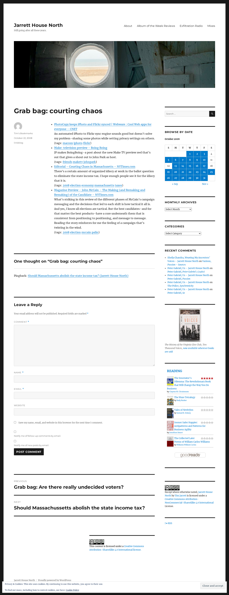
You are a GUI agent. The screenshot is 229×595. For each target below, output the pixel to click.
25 (211, 172)
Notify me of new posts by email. (31, 445)
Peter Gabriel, (186, 271)
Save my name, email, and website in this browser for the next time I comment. (60, 422)
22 (190, 172)
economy (87, 185)
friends (67, 162)
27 (175, 178)
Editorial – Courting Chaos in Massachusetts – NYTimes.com (94, 166)
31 (204, 178)
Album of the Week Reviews (156, 26)
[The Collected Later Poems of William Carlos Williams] (170, 441)
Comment (21, 321)
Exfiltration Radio (191, 26)
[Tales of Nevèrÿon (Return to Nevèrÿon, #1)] (170, 413)
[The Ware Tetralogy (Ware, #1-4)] (170, 400)
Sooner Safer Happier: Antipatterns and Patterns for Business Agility (190, 426)
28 (182, 178)
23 (197, 172)
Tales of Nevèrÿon (183, 410)
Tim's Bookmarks (23, 133)
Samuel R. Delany (184, 413)
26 (168, 178)
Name (19, 372)
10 (204, 159)
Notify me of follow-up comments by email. (37, 436)
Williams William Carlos (186, 445)
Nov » (205, 184)
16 (197, 166)
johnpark (89, 162)
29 (189, 178)
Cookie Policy (72, 590)
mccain (86, 232)
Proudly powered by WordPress (54, 580)
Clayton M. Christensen (179, 392)
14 (183, 166)
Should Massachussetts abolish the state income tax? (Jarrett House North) (78, 275)
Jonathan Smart (176, 432)
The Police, (180, 285)
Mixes (211, 26)
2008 (66, 185)
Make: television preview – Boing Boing (80, 147)
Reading (174, 371)
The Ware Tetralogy (184, 397)
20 (175, 172)
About (128, 26)
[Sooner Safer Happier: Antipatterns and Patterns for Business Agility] (170, 425)
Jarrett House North (38, 25)
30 (197, 178)
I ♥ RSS (168, 523)
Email (19, 389)
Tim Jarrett (180, 495)
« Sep (175, 184)
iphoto (78, 143)
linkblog (18, 142)
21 (183, 172)
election (75, 185)
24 (204, 172)
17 (204, 166)
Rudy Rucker (182, 400)
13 (176, 166)
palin (95, 232)
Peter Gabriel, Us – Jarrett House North (188, 268)
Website (19, 405)
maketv (78, 162)
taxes (118, 185)
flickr (86, 143)
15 (190, 166)
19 (168, 172)
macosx (68, 143)
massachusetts (104, 185)
